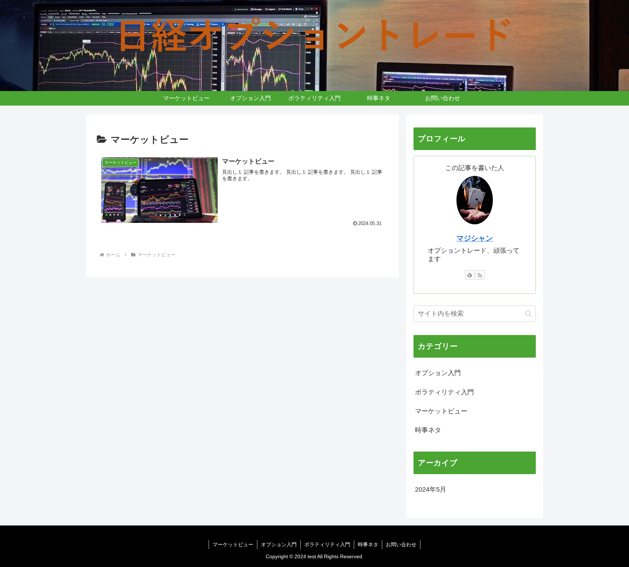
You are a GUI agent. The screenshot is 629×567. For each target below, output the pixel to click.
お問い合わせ (401, 544)
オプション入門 (279, 544)
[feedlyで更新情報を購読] (469, 275)
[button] (528, 314)
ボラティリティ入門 (327, 544)
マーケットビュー (233, 544)
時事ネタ (368, 544)
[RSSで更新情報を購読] (479, 275)
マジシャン (474, 238)
